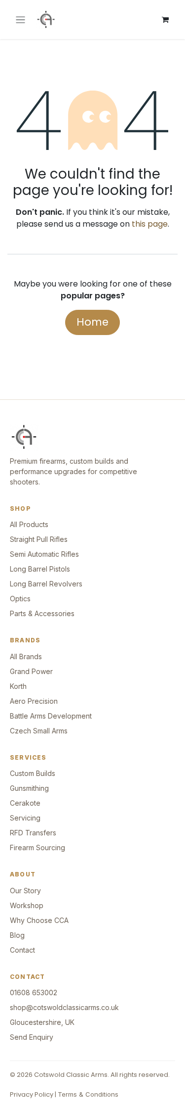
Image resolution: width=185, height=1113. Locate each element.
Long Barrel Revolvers (46, 584)
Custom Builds (32, 773)
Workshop (26, 905)
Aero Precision (34, 701)
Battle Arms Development (51, 716)
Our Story (25, 890)
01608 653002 (33, 992)
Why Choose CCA (39, 920)
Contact (22, 950)
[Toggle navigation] (20, 19)
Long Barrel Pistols (40, 569)
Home (92, 322)
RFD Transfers (33, 832)
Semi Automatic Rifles (44, 554)
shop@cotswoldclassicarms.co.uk (64, 1007)
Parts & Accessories (42, 613)
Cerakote (25, 803)
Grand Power (31, 671)
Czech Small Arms (39, 730)
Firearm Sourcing (37, 847)
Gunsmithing (29, 788)
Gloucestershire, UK (42, 1022)
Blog (17, 935)
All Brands (26, 656)
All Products (29, 524)
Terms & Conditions (88, 1094)
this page (150, 224)
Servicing (25, 818)
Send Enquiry (31, 1037)
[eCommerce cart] (165, 20)
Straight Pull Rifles (39, 539)
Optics (20, 598)
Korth (18, 686)
